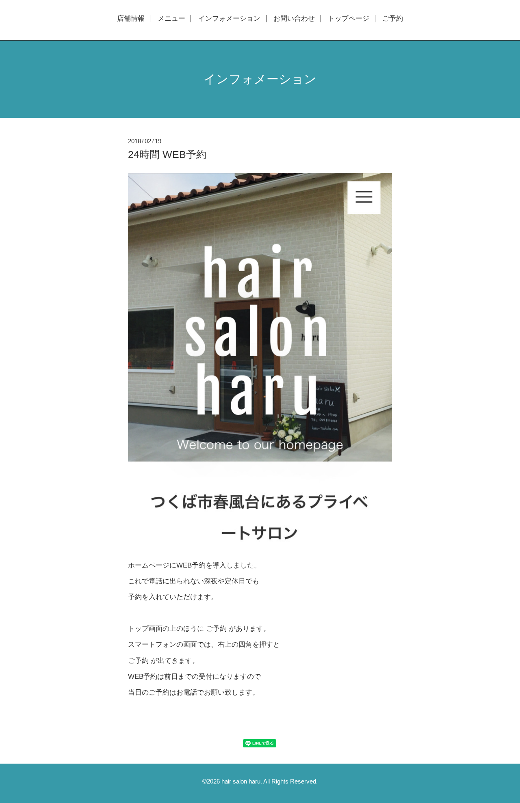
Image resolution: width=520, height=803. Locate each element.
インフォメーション (229, 18)
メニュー (171, 18)
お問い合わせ (294, 18)
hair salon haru (240, 781)
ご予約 (392, 18)
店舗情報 (131, 18)
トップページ (348, 18)
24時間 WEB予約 (167, 154)
